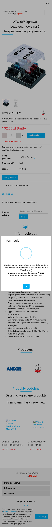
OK (26, 286)
